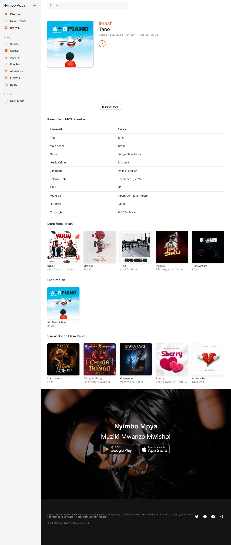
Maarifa (105, 381)
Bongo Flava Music (111, 34)
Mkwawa (125, 381)
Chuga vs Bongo (93, 378)
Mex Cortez (55, 269)
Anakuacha (198, 378)
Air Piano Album (56, 322)
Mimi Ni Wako (55, 378)
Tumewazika (199, 266)
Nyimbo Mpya (14, 5)
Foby (50, 381)
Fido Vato (90, 381)
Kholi (123, 269)
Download (111, 106)
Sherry (160, 378)
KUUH (51, 266)
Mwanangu (126, 378)
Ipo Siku (161, 266)
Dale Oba (198, 381)
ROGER (124, 266)
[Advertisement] (155, 74)
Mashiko (89, 266)
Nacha (139, 381)
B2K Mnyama (164, 269)
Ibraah (106, 23)
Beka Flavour (164, 381)
